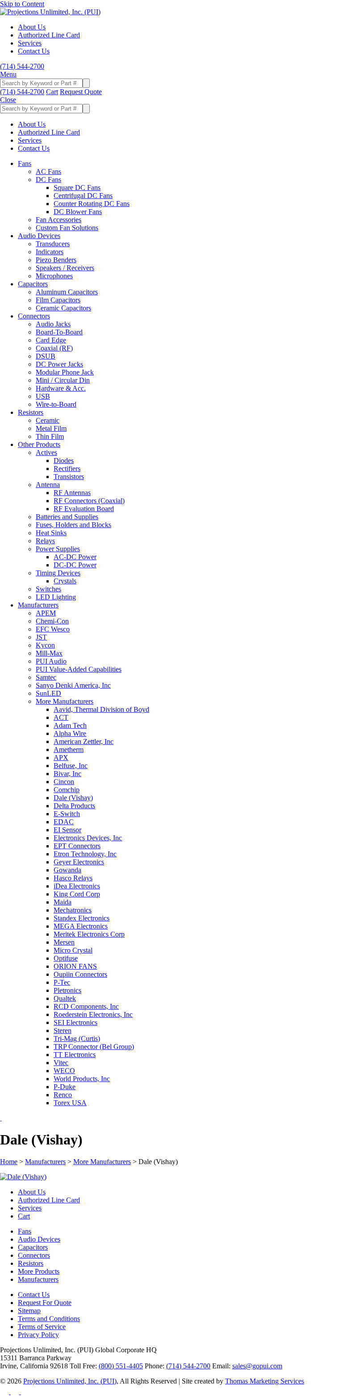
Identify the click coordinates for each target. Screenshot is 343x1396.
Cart (24, 1216)
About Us (32, 1192)
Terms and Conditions (49, 1318)
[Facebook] (5, 1392)
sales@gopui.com (257, 1366)
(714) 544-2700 (188, 1366)
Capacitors (33, 1247)
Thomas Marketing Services (264, 1381)
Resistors (30, 1263)
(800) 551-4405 (121, 1366)
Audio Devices (39, 1239)
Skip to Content (22, 4)
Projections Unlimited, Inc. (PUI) (70, 1381)
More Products (38, 1271)
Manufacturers (45, 1161)
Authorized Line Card (49, 1200)
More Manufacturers (102, 1161)
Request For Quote (44, 1302)
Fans (24, 1231)
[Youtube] (25, 1392)
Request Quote (81, 91)
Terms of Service (42, 1326)
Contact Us (34, 1294)
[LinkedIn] (16, 1392)
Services (30, 1208)
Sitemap (29, 1310)
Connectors (34, 1255)
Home (8, 1161)
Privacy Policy (38, 1334)
